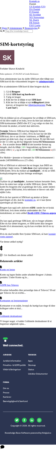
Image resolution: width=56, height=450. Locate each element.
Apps (30, 361)
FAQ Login (34, 25)
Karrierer (7, 397)
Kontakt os (34, 1)
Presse (6, 393)
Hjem (5, 28)
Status (31, 370)
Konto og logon (7, 269)
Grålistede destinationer (11, 316)
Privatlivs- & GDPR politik (14, 365)
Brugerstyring (31, 28)
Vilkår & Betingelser (12, 370)
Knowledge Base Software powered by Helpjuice (28, 433)
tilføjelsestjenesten (36, 105)
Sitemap (32, 365)
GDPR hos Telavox (9, 285)
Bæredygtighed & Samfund (15, 401)
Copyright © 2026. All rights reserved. (28, 426)
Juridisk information (12, 361)
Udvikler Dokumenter (38, 374)
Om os (6, 388)
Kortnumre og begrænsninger (14, 300)
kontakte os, (30, 200)
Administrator (15, 28)
